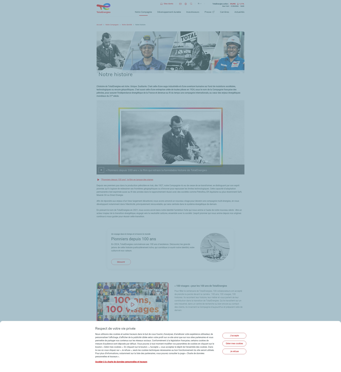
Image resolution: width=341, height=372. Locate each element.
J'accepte (234, 335)
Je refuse (234, 351)
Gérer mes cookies (234, 343)
